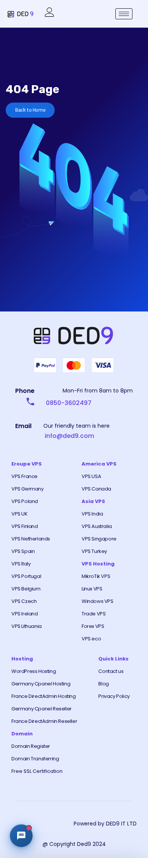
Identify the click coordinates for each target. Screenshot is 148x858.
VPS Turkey (94, 551)
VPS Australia (97, 526)
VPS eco (91, 638)
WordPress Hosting (33, 671)
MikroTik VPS (96, 576)
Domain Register (30, 746)
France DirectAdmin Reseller (44, 721)
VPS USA (91, 476)
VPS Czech (23, 601)
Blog (103, 683)
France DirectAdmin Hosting (43, 696)
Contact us (110, 671)
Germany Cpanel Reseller (41, 708)
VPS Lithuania (26, 626)
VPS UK (19, 513)
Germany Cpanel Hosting (40, 683)
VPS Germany (27, 488)
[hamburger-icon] (123, 13)
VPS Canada (96, 488)
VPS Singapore (99, 538)
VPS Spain (23, 551)
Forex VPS (93, 626)
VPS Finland (24, 526)
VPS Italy (20, 563)
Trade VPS (93, 613)
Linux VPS (92, 588)
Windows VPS (97, 601)
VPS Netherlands (30, 538)
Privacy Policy (113, 696)
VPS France (24, 476)
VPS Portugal (26, 576)
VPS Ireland (24, 613)
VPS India (92, 513)
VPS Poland (24, 501)
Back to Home (30, 110)
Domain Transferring (35, 758)
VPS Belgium (26, 588)
